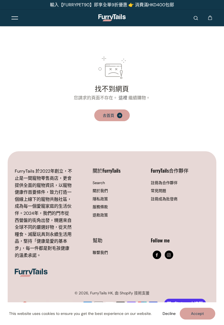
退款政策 (100, 215)
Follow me (160, 240)
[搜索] (196, 18)
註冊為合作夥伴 (164, 182)
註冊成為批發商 (164, 198)
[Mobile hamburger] (15, 18)
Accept (197, 313)
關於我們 (100, 190)
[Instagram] (169, 255)
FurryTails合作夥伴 (169, 171)
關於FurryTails (106, 171)
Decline (169, 313)
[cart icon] (210, 18)
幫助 (97, 240)
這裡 (123, 98)
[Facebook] (157, 255)
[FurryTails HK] (112, 18)
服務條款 (100, 206)
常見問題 (158, 190)
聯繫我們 (100, 252)
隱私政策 (100, 198)
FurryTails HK (101, 293)
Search (99, 182)
